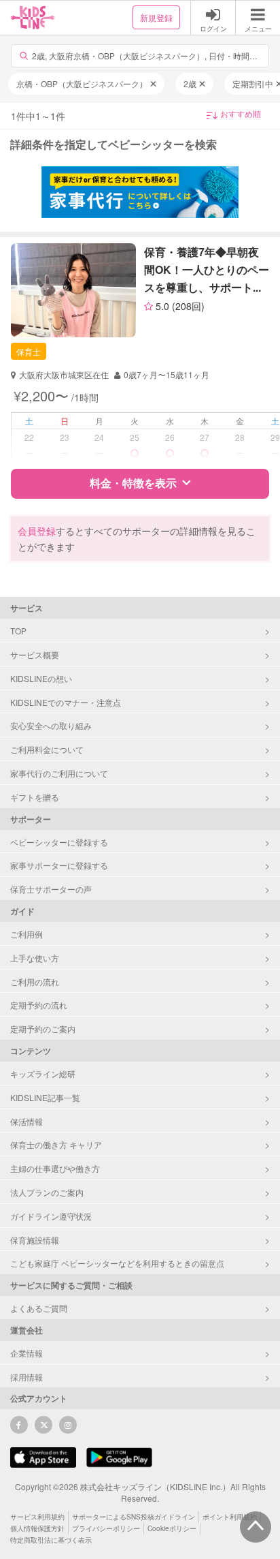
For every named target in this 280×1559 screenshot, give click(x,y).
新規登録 (156, 17)
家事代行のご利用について (59, 773)
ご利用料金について (47, 749)
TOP (18, 630)
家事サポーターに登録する (59, 865)
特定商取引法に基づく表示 (51, 1540)
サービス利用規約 (37, 1517)
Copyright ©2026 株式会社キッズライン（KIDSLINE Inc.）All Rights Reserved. (140, 1492)
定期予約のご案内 (42, 1028)
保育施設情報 (34, 1240)
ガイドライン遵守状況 (51, 1216)
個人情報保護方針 (37, 1528)
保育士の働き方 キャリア (56, 1144)
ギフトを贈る (34, 797)
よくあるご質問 (38, 1308)
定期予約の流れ (38, 1004)
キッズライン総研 (42, 1073)
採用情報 (26, 1377)
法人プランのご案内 (47, 1192)
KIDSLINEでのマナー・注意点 (65, 702)
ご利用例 (26, 934)
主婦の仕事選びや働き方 (55, 1168)
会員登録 (37, 531)
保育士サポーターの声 (51, 889)
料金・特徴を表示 (133, 483)
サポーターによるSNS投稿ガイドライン (133, 1517)
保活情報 (26, 1121)
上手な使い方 (34, 957)
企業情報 (26, 1353)
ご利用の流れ (34, 981)
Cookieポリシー (171, 1528)
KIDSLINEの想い (41, 678)
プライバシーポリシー (106, 1528)
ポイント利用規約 (230, 1517)
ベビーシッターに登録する (59, 842)
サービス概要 (34, 654)
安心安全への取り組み (51, 725)
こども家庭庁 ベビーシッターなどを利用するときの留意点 (117, 1263)
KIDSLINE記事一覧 (45, 1097)
